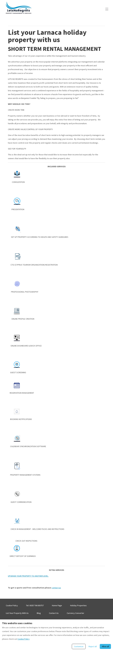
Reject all (93, 646)
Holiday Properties (78, 605)
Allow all (105, 646)
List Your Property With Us (17, 613)
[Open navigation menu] (106, 9)
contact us (56, 587)
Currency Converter (75, 613)
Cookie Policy (12, 605)
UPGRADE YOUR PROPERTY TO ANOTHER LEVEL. (28, 576)
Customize (78, 646)
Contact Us (54, 613)
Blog (39, 613)
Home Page (57, 605)
